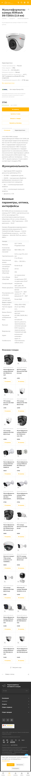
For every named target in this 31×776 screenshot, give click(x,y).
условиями (6, 761)
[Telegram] (7, 720)
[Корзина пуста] (28, 2)
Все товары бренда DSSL (17, 89)
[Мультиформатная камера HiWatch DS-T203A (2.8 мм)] (15, 42)
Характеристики (20, 130)
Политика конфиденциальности (11, 736)
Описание (7, 130)
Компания (5, 698)
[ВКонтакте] (3, 720)
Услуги (4, 704)
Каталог (4, 701)
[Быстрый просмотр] (4, 363)
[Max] (11, 720)
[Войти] (24, 2)
